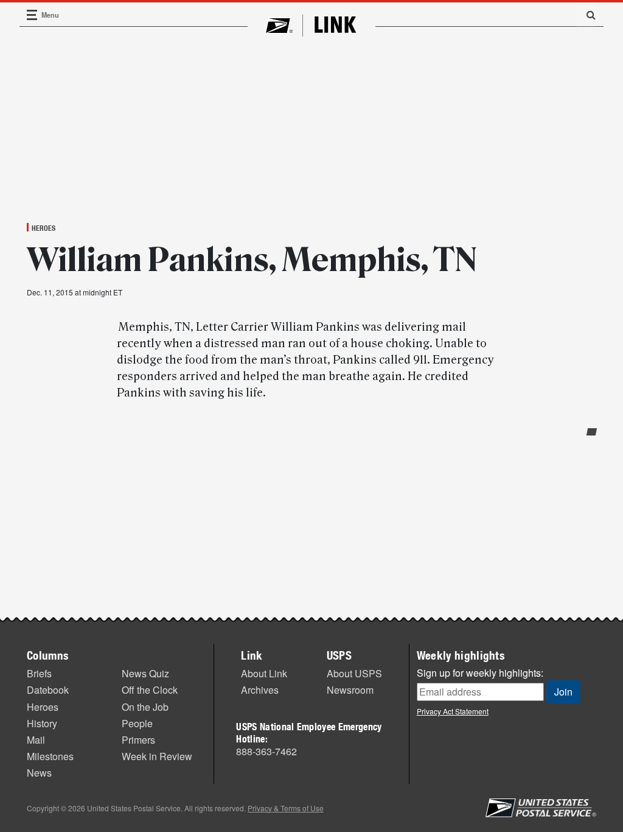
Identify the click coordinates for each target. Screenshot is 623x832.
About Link (264, 673)
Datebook (48, 690)
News (39, 773)
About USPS (354, 673)
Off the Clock (150, 690)
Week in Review (157, 756)
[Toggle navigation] (32, 15)
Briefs (39, 673)
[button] (586, 14)
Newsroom (350, 690)
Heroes (43, 228)
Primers (138, 740)
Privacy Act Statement (453, 711)
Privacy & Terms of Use (286, 808)
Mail (36, 740)
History (42, 723)
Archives (260, 690)
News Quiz (145, 673)
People (137, 723)
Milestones (50, 756)
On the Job (145, 707)
